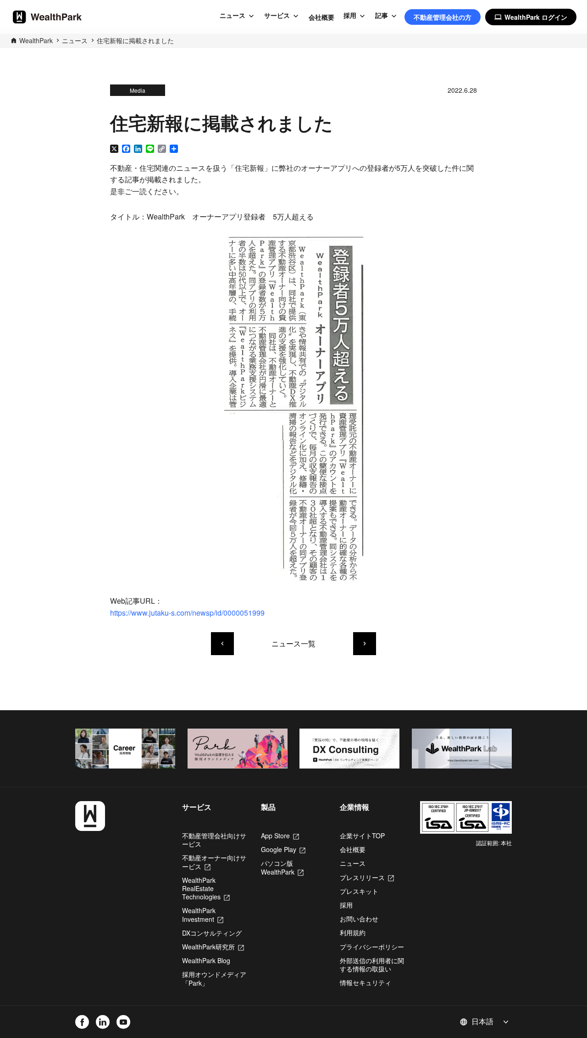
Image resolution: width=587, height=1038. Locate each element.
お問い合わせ (359, 918)
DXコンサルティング (212, 932)
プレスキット (359, 891)
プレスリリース (367, 877)
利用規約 (352, 932)
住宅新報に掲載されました (135, 40)
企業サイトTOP (362, 835)
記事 (381, 15)
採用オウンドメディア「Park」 (214, 978)
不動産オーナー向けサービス (214, 861)
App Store (280, 835)
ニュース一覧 (293, 643)
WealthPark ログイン (530, 17)
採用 (349, 15)
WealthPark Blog (206, 960)
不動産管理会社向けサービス (214, 839)
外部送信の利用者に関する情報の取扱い (372, 964)
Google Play (283, 849)
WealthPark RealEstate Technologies (206, 888)
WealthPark (36, 40)
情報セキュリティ (365, 982)
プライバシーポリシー (372, 946)
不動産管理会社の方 (442, 17)
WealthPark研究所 (213, 946)
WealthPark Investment (202, 914)
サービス (277, 15)
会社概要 (321, 17)
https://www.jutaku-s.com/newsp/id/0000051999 (187, 612)
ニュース (232, 15)
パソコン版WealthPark (282, 867)
